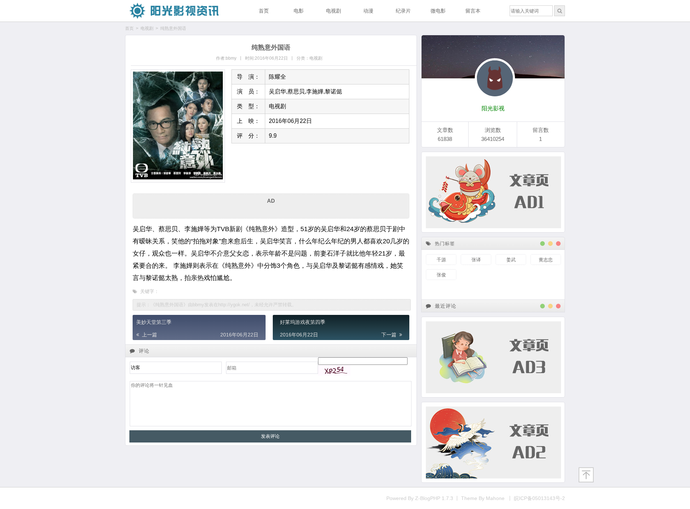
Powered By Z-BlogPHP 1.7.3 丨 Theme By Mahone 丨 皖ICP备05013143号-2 (475, 498)
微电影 (438, 11)
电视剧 (333, 11)
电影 (299, 11)
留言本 (472, 11)
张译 (476, 259)
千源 (441, 259)
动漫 (368, 11)
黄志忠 (546, 259)
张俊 (441, 275)
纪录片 (403, 11)
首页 (264, 11)
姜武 (511, 259)
